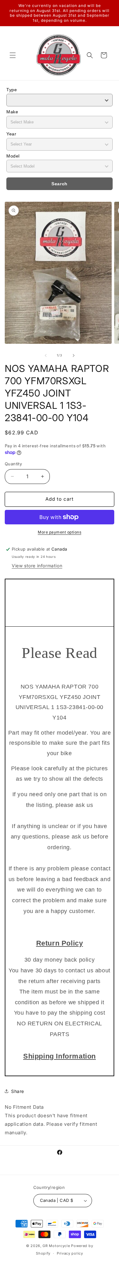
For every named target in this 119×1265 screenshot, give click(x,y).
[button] (13, 55)
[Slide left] (46, 355)
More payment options (59, 532)
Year (11, 133)
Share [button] (17, 1091)
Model (13, 155)
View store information (37, 565)
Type (11, 89)
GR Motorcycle (56, 1246)
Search (59, 183)
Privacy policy (70, 1253)
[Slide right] (74, 355)
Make (12, 111)
